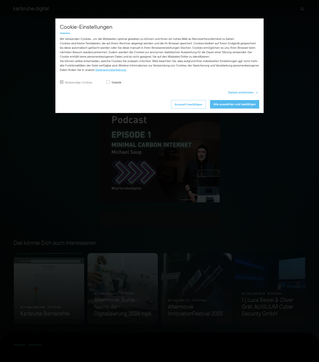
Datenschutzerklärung (110, 70)
